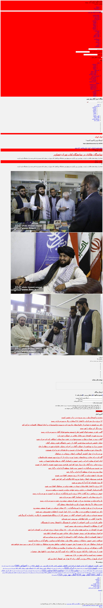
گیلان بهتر (83, 574)
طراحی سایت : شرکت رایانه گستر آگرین (92, 605)
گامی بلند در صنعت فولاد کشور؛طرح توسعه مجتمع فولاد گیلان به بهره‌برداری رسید (71, 432)
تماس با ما (93, 77)
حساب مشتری (92, 74)
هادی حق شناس (11, 572)
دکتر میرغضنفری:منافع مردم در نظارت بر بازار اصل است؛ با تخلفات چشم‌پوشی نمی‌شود (69, 512)
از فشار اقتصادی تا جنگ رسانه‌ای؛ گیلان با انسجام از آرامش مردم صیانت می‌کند (72, 537)
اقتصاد (94, 22)
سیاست (58, 570)
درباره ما (97, 9)
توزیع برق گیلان (60, 568)
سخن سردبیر (96, 16)
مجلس (48, 572)
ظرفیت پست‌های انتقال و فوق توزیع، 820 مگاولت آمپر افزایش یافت (77, 479)
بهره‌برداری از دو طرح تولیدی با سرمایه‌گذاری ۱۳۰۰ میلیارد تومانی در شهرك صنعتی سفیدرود (67, 508)
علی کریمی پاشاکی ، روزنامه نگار (92, 572)
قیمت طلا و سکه (95, 585)
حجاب (53, 568)
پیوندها (97, 6)
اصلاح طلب (99, 568)
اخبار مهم (97, 18)
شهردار (40, 570)
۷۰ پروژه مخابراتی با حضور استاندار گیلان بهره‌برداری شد (80, 497)
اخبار (98, 63)
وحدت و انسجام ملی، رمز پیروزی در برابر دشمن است (81, 418)
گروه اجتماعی (92, 84)
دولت (13, 568)
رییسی (80, 570)
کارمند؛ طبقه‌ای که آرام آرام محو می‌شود (87, 483)
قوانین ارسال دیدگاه (97, 402)
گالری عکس (96, 36)
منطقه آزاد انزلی (40, 572)
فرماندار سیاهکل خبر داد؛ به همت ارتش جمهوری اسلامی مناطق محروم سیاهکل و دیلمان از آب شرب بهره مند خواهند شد (56, 544)
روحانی (84, 570)
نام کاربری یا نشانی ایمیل (96, 51)
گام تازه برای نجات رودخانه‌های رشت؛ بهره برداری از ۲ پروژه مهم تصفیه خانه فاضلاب (70, 457)
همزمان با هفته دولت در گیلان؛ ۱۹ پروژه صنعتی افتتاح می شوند (78, 475)
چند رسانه (96, 70)
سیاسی (94, 23)
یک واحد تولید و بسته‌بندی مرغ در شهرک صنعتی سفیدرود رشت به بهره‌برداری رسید (71, 501)
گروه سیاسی (93, 87)
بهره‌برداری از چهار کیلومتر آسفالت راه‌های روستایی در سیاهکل (78, 454)
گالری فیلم (96, 35)
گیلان (98, 32)
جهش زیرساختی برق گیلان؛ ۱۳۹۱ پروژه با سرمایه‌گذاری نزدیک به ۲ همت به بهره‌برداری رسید (67, 494)
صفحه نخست (96, 15)
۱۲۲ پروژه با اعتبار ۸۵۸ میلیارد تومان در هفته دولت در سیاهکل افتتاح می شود (73, 486)
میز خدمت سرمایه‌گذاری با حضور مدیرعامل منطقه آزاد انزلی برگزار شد (75, 468)
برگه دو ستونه (92, 81)
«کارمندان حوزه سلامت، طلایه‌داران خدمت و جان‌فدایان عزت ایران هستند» (74, 450)
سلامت (75, 570)
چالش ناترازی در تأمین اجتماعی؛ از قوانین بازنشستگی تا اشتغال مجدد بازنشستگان (71, 522)
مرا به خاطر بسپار (96, 57)
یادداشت (97, 33)
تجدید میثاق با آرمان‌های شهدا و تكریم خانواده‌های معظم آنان (79, 504)
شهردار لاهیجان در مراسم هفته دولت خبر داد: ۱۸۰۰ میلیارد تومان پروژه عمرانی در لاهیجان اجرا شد (65, 530)
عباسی (13, 570)
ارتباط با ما (96, 8)
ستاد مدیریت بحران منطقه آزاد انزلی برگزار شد (84, 472)
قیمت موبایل (96, 586)
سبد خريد (94, 80)
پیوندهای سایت (92, 78)
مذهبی (94, 26)
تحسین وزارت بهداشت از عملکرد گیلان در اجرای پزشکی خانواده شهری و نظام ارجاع (70, 446)
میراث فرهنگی (32, 572)
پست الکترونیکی (78, 401)
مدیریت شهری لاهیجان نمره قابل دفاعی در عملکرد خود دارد (79, 436)
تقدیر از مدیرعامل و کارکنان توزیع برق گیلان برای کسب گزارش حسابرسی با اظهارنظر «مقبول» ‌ (66, 551)
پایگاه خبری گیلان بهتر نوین (73, 603)
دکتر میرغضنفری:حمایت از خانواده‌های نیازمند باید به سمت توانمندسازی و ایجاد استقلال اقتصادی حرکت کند (62, 425)
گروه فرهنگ (93, 88)
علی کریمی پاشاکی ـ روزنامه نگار (77, 572)
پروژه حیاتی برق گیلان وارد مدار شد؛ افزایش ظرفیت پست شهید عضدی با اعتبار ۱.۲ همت (68, 465)
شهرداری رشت (27, 570)
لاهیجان (54, 572)
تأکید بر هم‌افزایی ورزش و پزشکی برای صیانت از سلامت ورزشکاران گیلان (74, 548)
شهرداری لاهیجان (19, 570)
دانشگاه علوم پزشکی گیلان (42, 568)
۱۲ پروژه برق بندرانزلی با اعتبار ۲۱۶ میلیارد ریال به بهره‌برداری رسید (76, 421)
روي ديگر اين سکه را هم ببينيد (91, 428)
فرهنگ (94, 25)
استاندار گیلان (5, 566)
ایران (69, 568)
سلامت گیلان (67, 570)
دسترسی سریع (95, 75)
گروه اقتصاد (93, 86)
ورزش (94, 29)
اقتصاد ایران (84, 568)
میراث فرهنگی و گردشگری (22, 572)
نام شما (80, 399)
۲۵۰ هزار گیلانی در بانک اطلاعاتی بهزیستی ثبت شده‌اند (82, 519)
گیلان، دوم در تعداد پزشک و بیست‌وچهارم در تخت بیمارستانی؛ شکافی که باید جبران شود (69, 439)
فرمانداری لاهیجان (66, 572)
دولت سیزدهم (8, 568)
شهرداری (35, 570)
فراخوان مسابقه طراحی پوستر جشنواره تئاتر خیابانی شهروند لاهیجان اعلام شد (73, 533)
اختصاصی (96, 30)
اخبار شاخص (84, 148)
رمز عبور (100, 54)
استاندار (11, 566)
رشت (89, 570)
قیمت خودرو (96, 583)
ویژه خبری (96, 19)
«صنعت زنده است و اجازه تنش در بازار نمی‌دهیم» (83, 555)
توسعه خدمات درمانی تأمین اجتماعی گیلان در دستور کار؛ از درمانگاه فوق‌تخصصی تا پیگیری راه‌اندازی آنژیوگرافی (60, 515)
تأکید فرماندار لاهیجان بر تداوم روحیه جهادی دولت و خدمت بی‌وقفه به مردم (74, 490)
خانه (98, 577)
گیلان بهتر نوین (66, 574)
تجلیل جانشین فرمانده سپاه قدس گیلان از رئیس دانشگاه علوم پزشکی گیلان (74, 443)
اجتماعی (94, 20)
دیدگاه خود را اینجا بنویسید (82, 398)
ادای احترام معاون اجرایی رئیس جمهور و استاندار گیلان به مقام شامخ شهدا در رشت (70, 461)
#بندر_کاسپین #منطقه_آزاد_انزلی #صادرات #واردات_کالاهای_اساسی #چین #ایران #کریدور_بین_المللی (67, 566)
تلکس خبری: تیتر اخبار (93, 588)
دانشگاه (94, 28)
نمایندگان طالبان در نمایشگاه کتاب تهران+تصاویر (77, 154)
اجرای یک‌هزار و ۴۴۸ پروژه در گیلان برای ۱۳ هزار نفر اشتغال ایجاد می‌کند (75, 559)
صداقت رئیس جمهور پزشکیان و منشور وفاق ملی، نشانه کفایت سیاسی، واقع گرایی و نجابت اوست (65, 541)
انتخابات (77, 568)
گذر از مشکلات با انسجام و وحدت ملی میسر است (83, 526)
